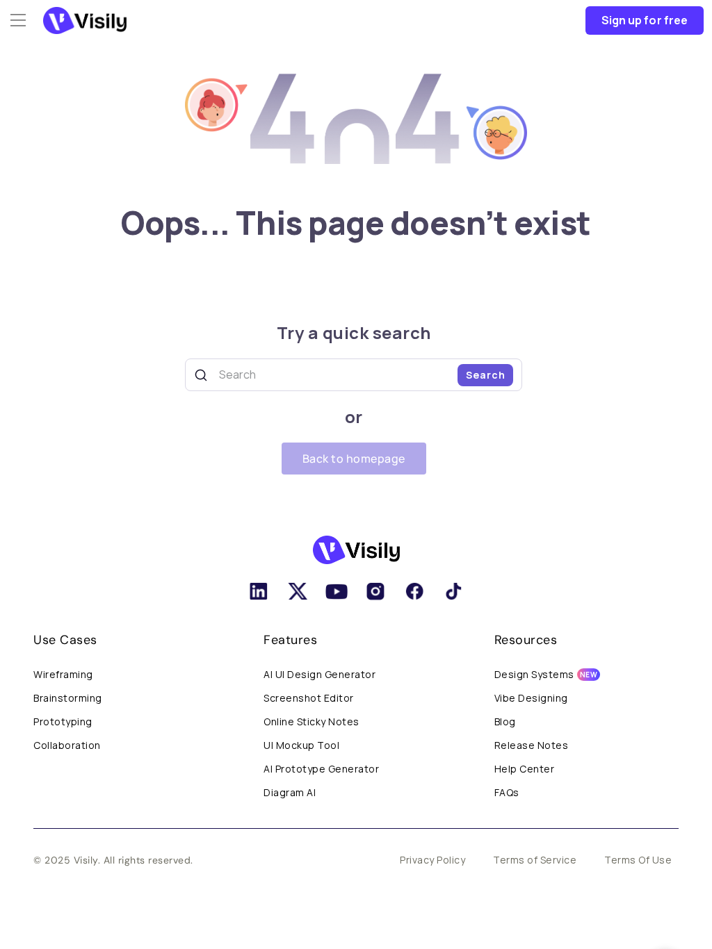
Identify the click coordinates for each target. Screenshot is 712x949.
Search (485, 374)
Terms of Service (534, 859)
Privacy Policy (432, 859)
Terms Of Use (638, 859)
